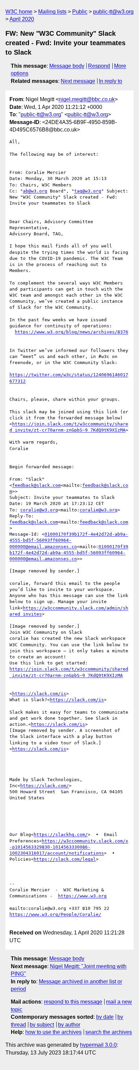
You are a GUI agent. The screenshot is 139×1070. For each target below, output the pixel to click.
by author (69, 1025)
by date (105, 1017)
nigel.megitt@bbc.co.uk (87, 99)
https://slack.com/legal (65, 859)
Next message (78, 81)
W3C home (18, 11)
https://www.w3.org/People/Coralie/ (55, 914)
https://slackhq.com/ (61, 834)
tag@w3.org (87, 191)
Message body (66, 66)
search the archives (108, 1032)
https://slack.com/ (44, 785)
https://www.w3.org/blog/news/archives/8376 (71, 331)
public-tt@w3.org (113, 11)
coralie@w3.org (39, 509)
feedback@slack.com (36, 485)
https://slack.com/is (39, 693)
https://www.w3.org (82, 895)
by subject (42, 1025)
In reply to (110, 81)
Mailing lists (52, 11)
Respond (99, 66)
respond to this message (73, 1002)
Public (79, 11)
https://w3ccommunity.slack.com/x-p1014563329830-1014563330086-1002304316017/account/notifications (68, 847)
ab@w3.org (35, 191)
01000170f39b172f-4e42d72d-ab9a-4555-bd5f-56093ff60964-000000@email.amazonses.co (68, 540)
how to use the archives (53, 1032)
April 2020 (21, 19)
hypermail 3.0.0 (98, 1045)
